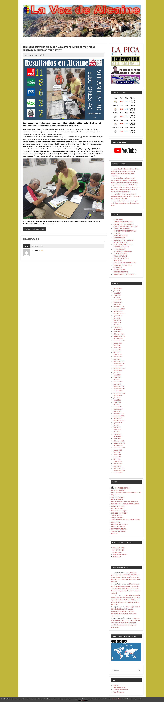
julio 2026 (117, 291)
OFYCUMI (114, 533)
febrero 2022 (118, 409)
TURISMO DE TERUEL (118, 531)
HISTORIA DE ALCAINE (121, 247)
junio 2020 (117, 454)
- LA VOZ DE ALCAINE (121, 488)
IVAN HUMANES (118, 550)
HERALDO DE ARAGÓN (119, 513)
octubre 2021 (118, 418)
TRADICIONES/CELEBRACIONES (124, 274)
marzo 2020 (118, 461)
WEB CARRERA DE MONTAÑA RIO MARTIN (126, 492)
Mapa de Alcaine (116, 495)
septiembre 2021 (119, 420)
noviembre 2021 (119, 416)
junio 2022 (117, 400)
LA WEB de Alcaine (117, 490)
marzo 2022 (118, 407)
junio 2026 (117, 293)
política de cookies (115, 699)
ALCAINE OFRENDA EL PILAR (123, 224)
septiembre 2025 (119, 313)
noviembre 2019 (119, 470)
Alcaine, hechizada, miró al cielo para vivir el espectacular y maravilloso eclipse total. (125, 203)
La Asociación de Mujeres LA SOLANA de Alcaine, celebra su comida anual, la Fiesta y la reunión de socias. (125, 189)
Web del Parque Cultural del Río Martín (124, 501)
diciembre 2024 (119, 334)
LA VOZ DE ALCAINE (120, 254)
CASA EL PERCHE (117, 497)
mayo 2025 (117, 322)
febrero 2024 (118, 357)
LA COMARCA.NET (117, 508)
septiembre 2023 (119, 368)
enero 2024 (117, 359)
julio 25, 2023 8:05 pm (38, 246)
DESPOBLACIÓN (119, 238)
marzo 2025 (118, 327)
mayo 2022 (117, 402)
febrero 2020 (118, 464)
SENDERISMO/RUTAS (121, 272)
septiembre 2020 (119, 448)
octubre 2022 (118, 391)
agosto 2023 (118, 370)
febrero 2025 (118, 329)
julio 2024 (117, 345)
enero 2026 (117, 304)
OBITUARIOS (118, 260)
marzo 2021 (118, 434)
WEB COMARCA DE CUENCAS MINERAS (125, 504)
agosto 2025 (118, 316)
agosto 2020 (118, 450)
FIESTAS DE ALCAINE (121, 242)
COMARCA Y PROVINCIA (122, 229)
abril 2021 (117, 432)
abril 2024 (117, 352)
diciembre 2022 (119, 386)
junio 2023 (117, 375)
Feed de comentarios (121, 690)
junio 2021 (117, 427)
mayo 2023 (117, 377)
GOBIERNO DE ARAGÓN (119, 524)
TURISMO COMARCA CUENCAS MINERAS (125, 520)
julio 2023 (117, 372)
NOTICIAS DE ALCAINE (121, 258)
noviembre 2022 (119, 388)
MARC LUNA (116, 557)
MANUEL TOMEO (118, 548)
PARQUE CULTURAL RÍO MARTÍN (125, 263)
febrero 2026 (118, 302)
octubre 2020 (118, 445)
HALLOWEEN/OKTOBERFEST (123, 244)
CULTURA (117, 233)
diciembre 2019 (119, 468)
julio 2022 (117, 398)
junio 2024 (117, 347)
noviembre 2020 (119, 443)
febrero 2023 (118, 382)
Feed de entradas (119, 687)
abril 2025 (117, 325)
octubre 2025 (118, 311)
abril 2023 (117, 379)
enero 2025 (117, 332)
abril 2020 (117, 459)
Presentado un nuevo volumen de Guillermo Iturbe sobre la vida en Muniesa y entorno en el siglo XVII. (126, 196)
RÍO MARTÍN (118, 267)
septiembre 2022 (119, 393)
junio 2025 (117, 320)
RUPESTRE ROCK (119, 269)
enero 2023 (117, 384)
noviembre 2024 (119, 336)
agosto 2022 (118, 395)
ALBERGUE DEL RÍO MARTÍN (123, 222)
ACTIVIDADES (118, 219)
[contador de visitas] (119, 642)
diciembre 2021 (119, 413)
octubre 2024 (118, 338)
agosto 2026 (118, 288)
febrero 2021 (118, 436)
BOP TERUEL (115, 522)
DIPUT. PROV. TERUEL (118, 529)
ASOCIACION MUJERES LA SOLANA (126, 226)
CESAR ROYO (116, 552)
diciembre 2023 (119, 361)
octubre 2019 (118, 473)
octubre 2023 (118, 366)
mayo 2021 (117, 429)
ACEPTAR (83, 700)
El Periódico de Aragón (119, 511)
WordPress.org (119, 692)
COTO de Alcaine (117, 499)
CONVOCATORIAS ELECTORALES (34, 229)
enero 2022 (117, 411)
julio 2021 (117, 425)
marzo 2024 (118, 354)
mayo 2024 (117, 350)
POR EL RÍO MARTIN (118, 526)
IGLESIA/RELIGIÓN (120, 249)
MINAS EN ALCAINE (120, 256)
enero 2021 (117, 438)
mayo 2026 (117, 295)
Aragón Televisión (117, 517)
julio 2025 (117, 318)
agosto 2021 (118, 423)
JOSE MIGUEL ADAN (119, 554)
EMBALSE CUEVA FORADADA (124, 240)
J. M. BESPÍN (39, 55)
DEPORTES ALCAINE (120, 235)
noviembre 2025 (119, 309)
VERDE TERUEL (116, 515)
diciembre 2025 (119, 306)
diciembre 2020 (119, 441)
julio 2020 (117, 452)
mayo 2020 (117, 457)
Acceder (116, 685)
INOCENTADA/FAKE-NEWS (123, 251)
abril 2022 (117, 404)
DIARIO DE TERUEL (117, 506)
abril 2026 (117, 297)
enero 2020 (117, 466)
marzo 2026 (118, 300)
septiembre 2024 (119, 341)
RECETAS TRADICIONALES (123, 265)
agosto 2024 (118, 343)
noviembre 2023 (119, 363)
